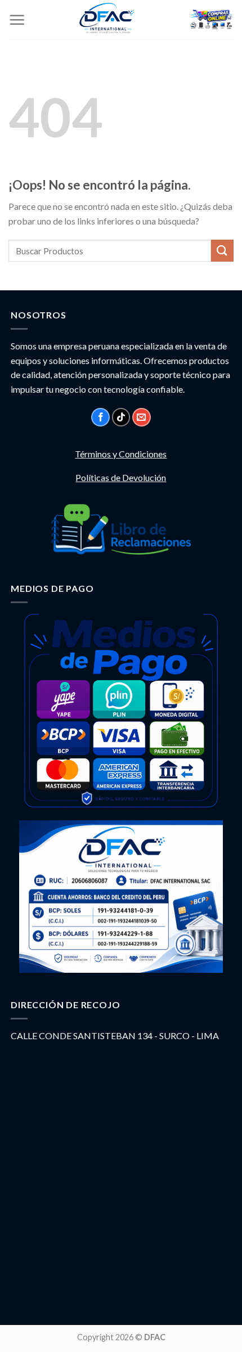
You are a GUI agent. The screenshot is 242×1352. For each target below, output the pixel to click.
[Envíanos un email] (141, 417)
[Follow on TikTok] (121, 417)
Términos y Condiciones (121, 453)
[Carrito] (211, 19)
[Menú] (16, 19)
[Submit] (222, 251)
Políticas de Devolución (120, 477)
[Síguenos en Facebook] (100, 417)
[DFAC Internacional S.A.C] (107, 19)
